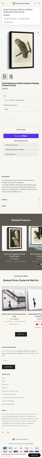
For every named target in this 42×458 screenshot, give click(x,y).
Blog (3, 378)
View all (21, 334)
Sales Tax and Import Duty (10, 391)
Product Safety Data (8, 404)
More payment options (21, 141)
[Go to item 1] (4, 76)
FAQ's (4, 381)
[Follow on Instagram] (8, 432)
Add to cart (21, 130)
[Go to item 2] (11, 76)
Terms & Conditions (8, 401)
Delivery (4, 388)
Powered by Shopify (28, 443)
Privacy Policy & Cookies (9, 394)
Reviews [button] (40, 230)
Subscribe (8, 367)
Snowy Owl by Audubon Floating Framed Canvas (14, 255)
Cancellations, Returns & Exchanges (13, 398)
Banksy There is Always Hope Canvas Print (14, 315)
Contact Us (5, 384)
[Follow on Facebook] (3, 432)
